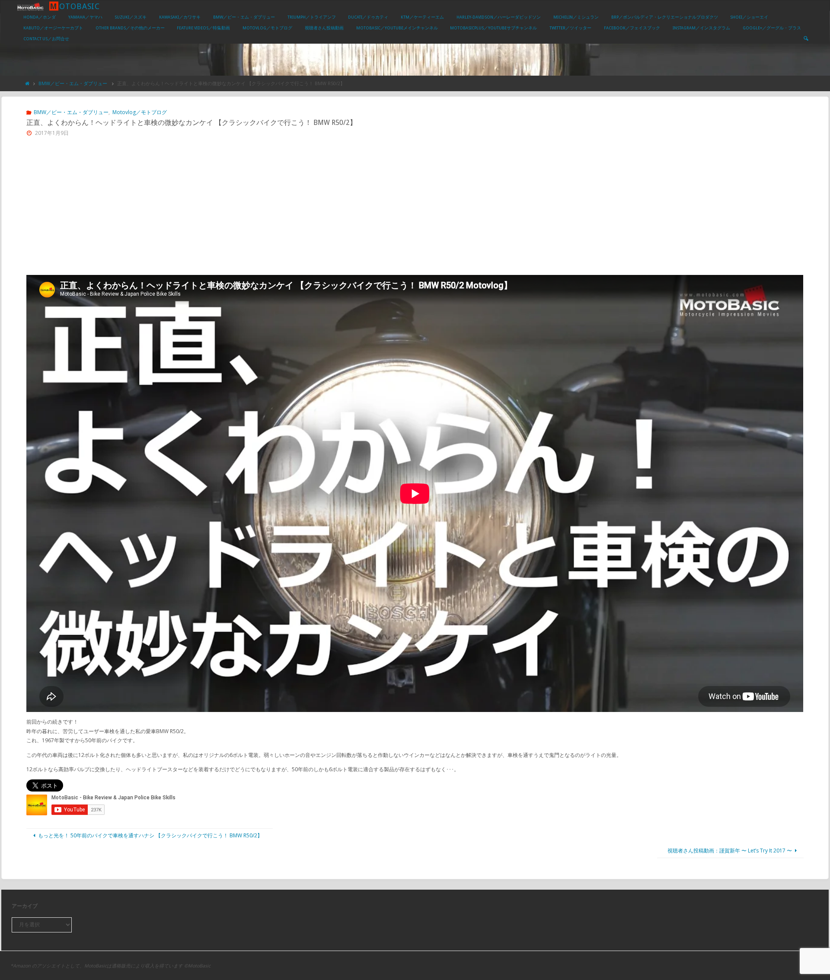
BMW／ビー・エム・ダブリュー (72, 83)
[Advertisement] (415, 210)
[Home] (27, 83)
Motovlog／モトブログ (139, 112)
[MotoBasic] (30, 6)
